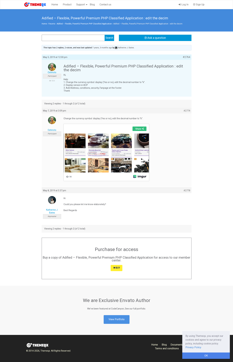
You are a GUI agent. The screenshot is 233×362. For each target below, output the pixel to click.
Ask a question (156, 37)
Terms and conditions (167, 348)
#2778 (187, 190)
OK (206, 355)
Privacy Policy (193, 347)
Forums (52, 24)
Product (67, 4)
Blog (92, 4)
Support (80, 4)
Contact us (105, 4)
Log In (184, 4)
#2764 (186, 57)
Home (54, 4)
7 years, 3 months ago (102, 48)
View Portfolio (117, 319)
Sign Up (199, 4)
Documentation (179, 344)
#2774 (187, 110)
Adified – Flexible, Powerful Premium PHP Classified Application (84, 24)
